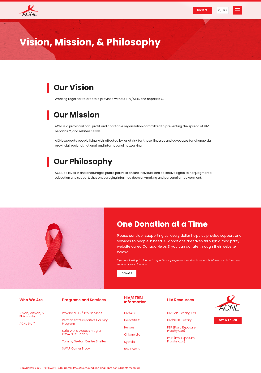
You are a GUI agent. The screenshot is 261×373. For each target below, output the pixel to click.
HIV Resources (180, 299)
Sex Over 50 (133, 349)
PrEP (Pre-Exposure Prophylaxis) (181, 340)
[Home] (28, 10)
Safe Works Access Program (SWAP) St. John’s (83, 332)
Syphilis (129, 342)
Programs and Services (84, 299)
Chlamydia (132, 334)
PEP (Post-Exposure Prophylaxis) (181, 329)
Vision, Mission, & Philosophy (31, 315)
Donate (202, 10)
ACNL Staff (27, 323)
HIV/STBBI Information (135, 300)
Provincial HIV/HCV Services (82, 313)
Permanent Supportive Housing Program (85, 322)
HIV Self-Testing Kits (181, 313)
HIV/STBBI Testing (179, 320)
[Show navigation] (237, 10)
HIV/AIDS (130, 313)
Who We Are (31, 299)
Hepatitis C (132, 320)
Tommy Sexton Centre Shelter (84, 341)
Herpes (129, 327)
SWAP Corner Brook (76, 348)
